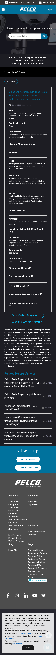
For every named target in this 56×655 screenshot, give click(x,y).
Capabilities (33, 504)
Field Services (14, 535)
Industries (32, 501)
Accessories (14, 516)
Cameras (12, 513)
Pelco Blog (13, 550)
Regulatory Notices (36, 562)
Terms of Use (25, 633)
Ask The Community (28, 459)
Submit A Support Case (28, 468)
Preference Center (36, 559)
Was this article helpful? (27, 322)
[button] (38, 580)
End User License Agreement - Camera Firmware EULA (37, 553)
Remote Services (16, 538)
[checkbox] (10, 271)
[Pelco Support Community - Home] (28, 9)
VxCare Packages (16, 541)
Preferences (17, 644)
